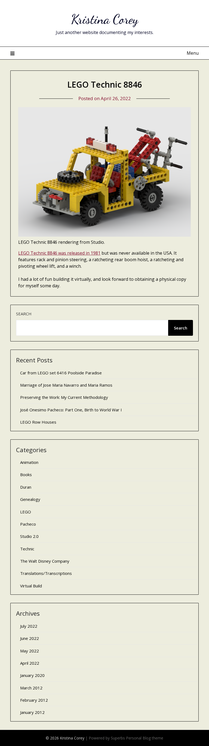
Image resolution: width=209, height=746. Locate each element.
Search (24, 313)
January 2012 (32, 712)
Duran (25, 487)
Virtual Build (31, 585)
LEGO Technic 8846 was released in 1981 (59, 253)
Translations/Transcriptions (46, 573)
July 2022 (28, 626)
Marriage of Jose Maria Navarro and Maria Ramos (66, 385)
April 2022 (29, 663)
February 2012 (34, 700)
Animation (29, 462)
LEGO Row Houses (38, 422)
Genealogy (30, 499)
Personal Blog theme (144, 738)
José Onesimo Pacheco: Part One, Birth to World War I (71, 409)
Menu (192, 53)
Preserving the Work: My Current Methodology (64, 397)
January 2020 (32, 675)
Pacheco (28, 524)
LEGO (25, 511)
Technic (27, 548)
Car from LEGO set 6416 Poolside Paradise (61, 372)
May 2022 (29, 650)
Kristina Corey (104, 19)
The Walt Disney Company (44, 561)
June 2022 (29, 638)
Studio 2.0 (29, 536)
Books (26, 474)
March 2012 (31, 687)
